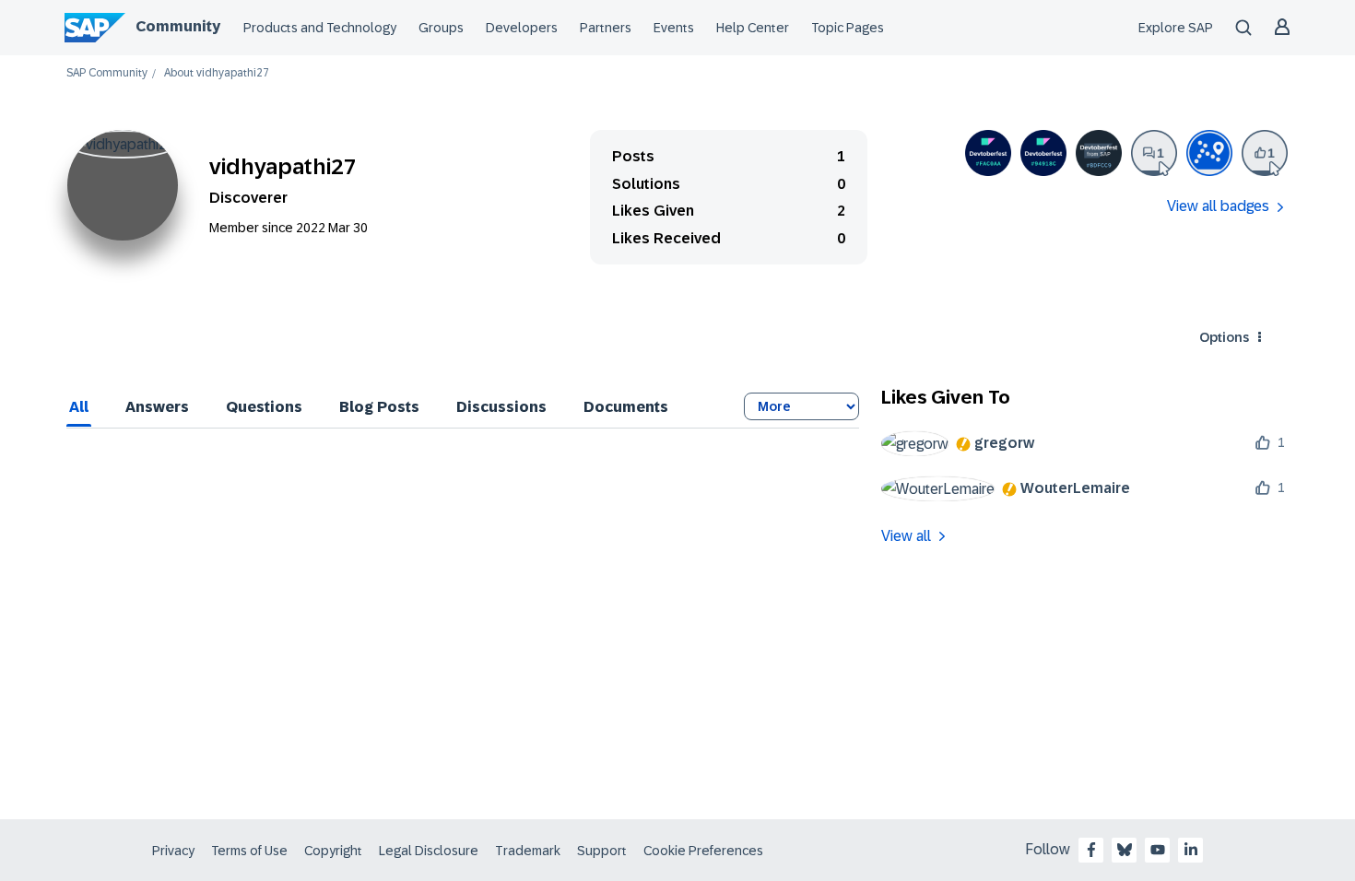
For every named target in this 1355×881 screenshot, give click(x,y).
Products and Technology (319, 27)
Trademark (527, 850)
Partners (605, 27)
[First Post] (1154, 153)
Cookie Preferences (703, 850)
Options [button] (1224, 337)
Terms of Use (249, 850)
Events (674, 27)
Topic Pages (847, 27)
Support (602, 850)
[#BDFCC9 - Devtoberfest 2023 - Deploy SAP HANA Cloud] (1099, 153)
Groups (441, 27)
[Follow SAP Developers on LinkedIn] (1191, 849)
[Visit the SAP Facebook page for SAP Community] (1091, 849)
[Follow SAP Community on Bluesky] (1124, 849)
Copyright (333, 850)
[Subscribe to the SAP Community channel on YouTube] (1157, 849)
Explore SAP (1175, 27)
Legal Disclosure (428, 850)
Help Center (752, 27)
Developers (522, 27)
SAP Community (106, 73)
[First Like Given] (1265, 153)
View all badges (1218, 206)
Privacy (173, 850)
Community (178, 26)
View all (906, 536)
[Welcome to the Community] (1209, 153)
